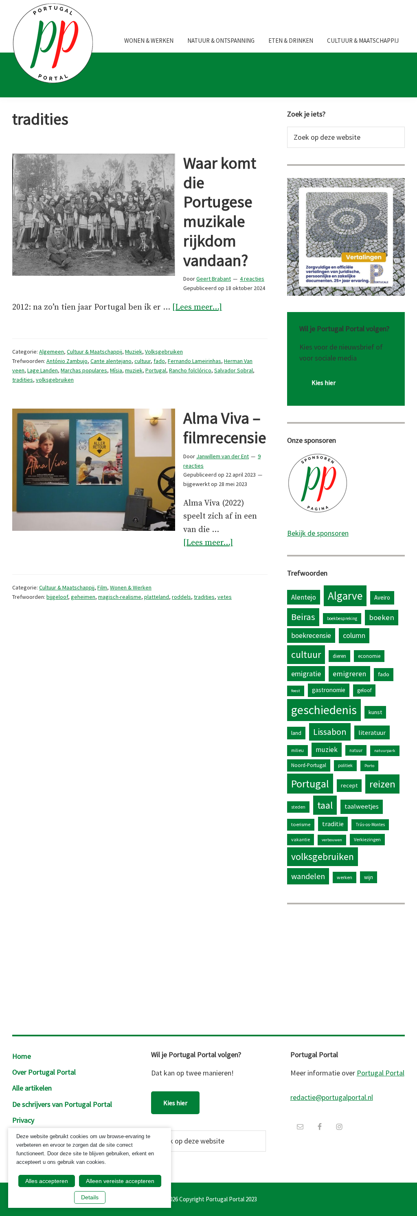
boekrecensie (311, 635)
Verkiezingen (367, 839)
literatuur (372, 732)
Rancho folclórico (190, 370)
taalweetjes (362, 806)
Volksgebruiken (164, 351)
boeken (381, 617)
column (354, 635)
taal (325, 805)
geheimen (83, 596)
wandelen (308, 876)
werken (344, 877)
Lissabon (330, 731)
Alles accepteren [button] (46, 1181)
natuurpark (384, 750)
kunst (375, 712)
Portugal (155, 370)
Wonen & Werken (130, 587)
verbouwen (332, 839)
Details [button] (90, 1197)
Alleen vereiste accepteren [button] (120, 1181)
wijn (368, 877)
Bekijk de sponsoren (318, 533)
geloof (364, 690)
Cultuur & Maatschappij (94, 351)
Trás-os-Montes (370, 824)
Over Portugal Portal (44, 1072)
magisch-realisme (119, 596)
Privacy (23, 1120)
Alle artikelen (32, 1088)
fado (159, 361)
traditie (333, 824)
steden (298, 807)
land (296, 733)
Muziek (133, 351)
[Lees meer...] (197, 308)
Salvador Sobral (233, 370)
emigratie (306, 673)
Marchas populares (84, 370)
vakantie (300, 839)
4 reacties (252, 278)
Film (102, 587)
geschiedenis (324, 709)
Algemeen (51, 351)
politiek (345, 765)
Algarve (345, 596)
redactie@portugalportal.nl (331, 1097)
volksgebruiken (55, 379)
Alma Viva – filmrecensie (224, 428)
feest (295, 690)
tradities (22, 379)
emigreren (349, 673)
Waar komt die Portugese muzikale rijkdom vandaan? (219, 211)
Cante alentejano (111, 361)
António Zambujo (67, 361)
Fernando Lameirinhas (194, 361)
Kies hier (324, 382)
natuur (355, 750)
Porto (369, 765)
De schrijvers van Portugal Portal (62, 1104)
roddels (181, 596)
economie (369, 656)
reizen (382, 784)
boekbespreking (342, 618)
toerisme (300, 824)
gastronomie (328, 690)
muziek (134, 370)
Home (21, 1056)
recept (349, 785)
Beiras (303, 616)
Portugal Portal (380, 1072)
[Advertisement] (346, 967)
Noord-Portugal (308, 765)
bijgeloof (57, 596)
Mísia (116, 370)
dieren (339, 656)
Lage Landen (42, 370)
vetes (224, 596)
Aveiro (382, 597)
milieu (297, 750)
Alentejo (303, 597)
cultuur (142, 361)
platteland (156, 596)
